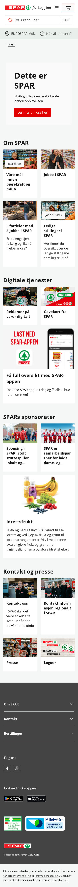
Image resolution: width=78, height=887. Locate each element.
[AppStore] (36, 798)
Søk (66, 20)
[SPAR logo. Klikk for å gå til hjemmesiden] (18, 7)
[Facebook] (7, 768)
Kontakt (10, 719)
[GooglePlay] (13, 798)
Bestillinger (13, 733)
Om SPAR (11, 704)
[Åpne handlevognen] (68, 7)
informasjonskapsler (46, 875)
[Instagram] (17, 768)
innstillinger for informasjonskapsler (47, 880)
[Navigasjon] (56, 7)
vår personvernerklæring (17, 875)
